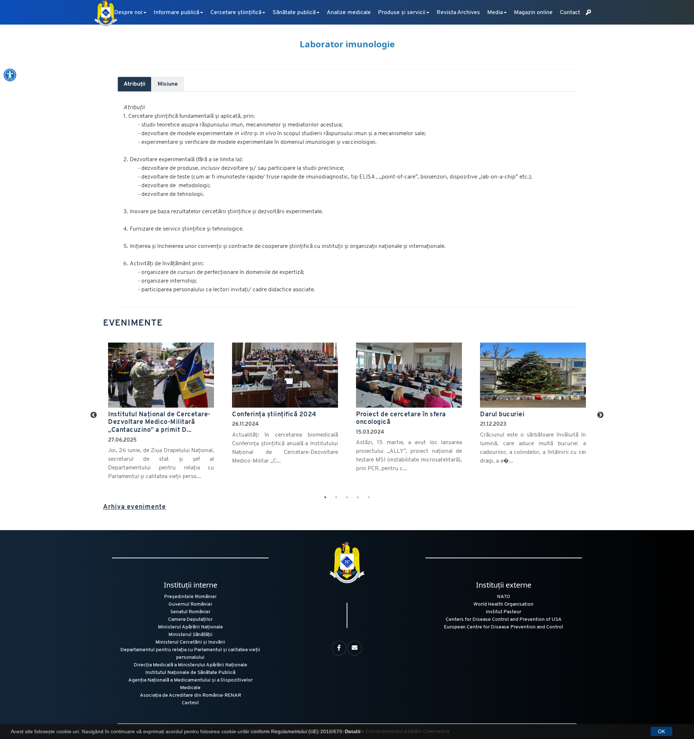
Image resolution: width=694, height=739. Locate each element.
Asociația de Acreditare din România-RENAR (190, 695)
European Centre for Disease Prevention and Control (503, 627)
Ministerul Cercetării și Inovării (190, 642)
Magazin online (533, 13)
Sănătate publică (294, 13)
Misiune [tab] (168, 84)
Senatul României (190, 612)
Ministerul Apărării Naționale (190, 627)
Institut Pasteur (503, 612)
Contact (570, 13)
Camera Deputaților (190, 619)
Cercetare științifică (235, 13)
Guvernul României (190, 604)
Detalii (352, 731)
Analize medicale (349, 13)
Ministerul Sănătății (190, 634)
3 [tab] (347, 497)
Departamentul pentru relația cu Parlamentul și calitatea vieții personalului (190, 653)
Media (495, 13)
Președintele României (190, 597)
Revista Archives (458, 13)
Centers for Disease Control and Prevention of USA (504, 619)
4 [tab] (357, 497)
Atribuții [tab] (134, 84)
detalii (107, 343)
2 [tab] (336, 497)
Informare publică (176, 13)
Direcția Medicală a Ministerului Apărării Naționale (190, 665)
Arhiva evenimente (134, 507)
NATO (503, 597)
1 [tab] (325, 497)
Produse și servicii (401, 13)
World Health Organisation (504, 604)
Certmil (190, 703)
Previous (93, 415)
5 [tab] (368, 497)
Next (600, 415)
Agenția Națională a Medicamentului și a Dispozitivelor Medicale (190, 684)
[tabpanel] (347, 198)
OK (661, 731)
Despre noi (128, 13)
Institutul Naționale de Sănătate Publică (190, 672)
